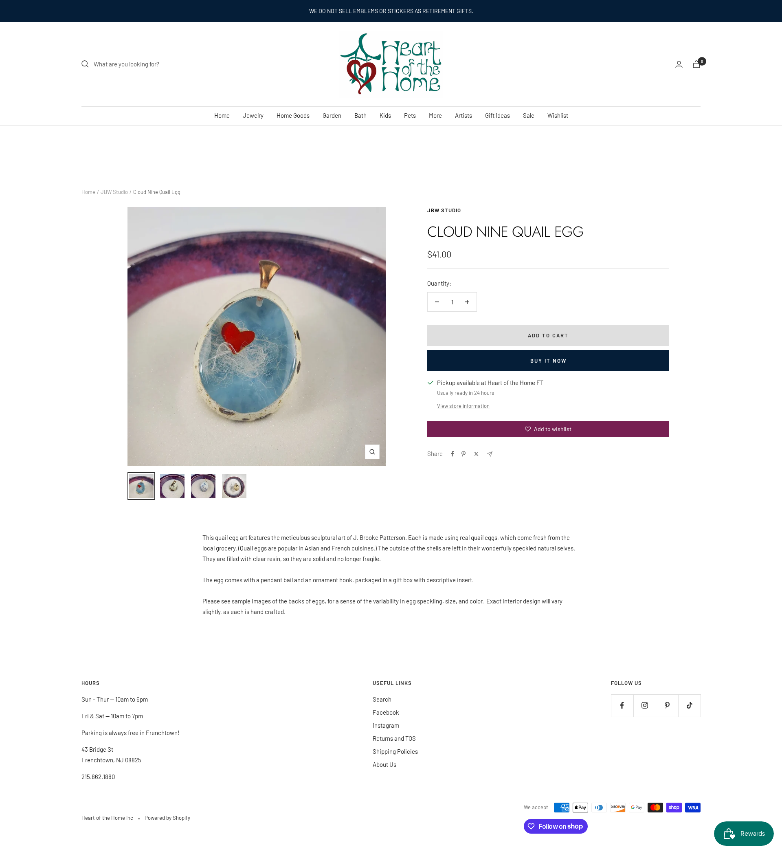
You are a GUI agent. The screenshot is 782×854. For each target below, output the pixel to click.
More (435, 115)
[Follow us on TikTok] (689, 705)
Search (382, 699)
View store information (463, 406)
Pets (410, 115)
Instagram (386, 725)
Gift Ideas (497, 115)
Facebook (386, 712)
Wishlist (557, 115)
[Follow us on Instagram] (644, 705)
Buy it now (548, 360)
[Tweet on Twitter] (476, 454)
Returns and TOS (394, 738)
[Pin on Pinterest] (463, 454)
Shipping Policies (395, 751)
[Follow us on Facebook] (622, 705)
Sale (528, 115)
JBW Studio (114, 192)
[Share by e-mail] (489, 454)
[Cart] (696, 64)
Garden (332, 115)
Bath (360, 115)
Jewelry (253, 115)
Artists (463, 115)
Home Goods (293, 115)
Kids (385, 115)
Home (222, 115)
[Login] (679, 64)
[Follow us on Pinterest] (667, 705)
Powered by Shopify (167, 817)
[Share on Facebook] (452, 454)
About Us (384, 764)
